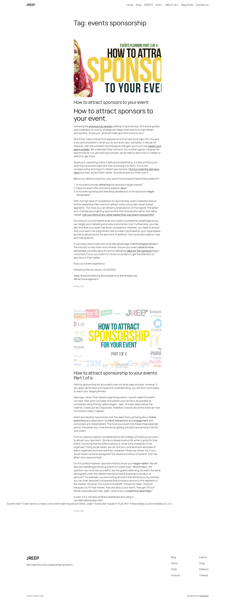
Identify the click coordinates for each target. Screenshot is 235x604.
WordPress (204, 595)
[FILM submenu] (162, 5)
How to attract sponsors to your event (111, 102)
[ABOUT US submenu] (178, 5)
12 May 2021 (79, 511)
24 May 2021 (79, 286)
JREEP (30, 5)
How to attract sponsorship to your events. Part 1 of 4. (116, 375)
